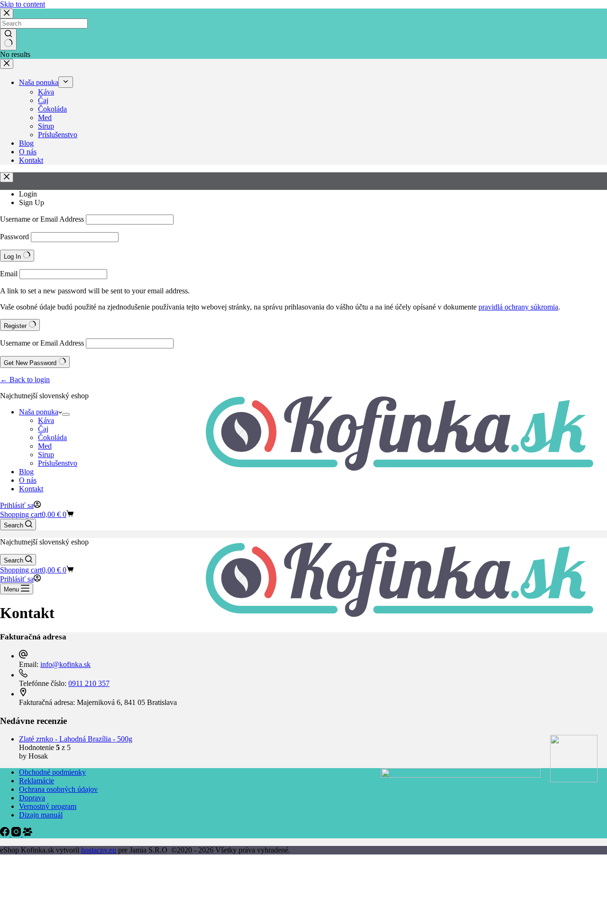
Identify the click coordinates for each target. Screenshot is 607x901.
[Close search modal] (6, 14)
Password (14, 237)
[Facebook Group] (27, 834)
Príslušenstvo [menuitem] (57, 135)
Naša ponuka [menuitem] (38, 82)
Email (9, 274)
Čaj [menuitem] (43, 100)
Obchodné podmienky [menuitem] (52, 772)
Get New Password (31, 362)
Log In (13, 256)
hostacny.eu (98, 850)
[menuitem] (65, 82)
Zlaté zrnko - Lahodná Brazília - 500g (75, 739)
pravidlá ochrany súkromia (518, 307)
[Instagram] (17, 834)
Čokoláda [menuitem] (52, 109)
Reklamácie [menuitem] (36, 781)
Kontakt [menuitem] (31, 160)
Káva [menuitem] (46, 92)
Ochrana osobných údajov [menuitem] (58, 789)
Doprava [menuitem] (32, 798)
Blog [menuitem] (26, 143)
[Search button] (8, 39)
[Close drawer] (6, 64)
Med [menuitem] (45, 117)
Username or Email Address (42, 219)
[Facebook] (5, 834)
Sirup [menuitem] (46, 126)
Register (16, 325)
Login (28, 194)
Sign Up (31, 202)
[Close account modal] (6, 177)
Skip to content (22, 4)
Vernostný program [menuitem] (47, 806)
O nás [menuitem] (28, 152)
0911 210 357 (89, 683)
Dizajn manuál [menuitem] (41, 815)
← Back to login (25, 379)
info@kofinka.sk (65, 664)
